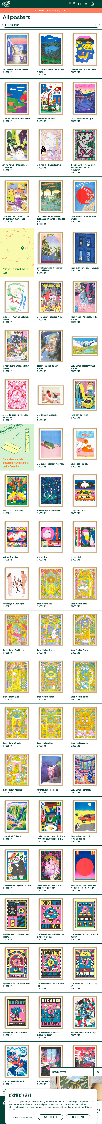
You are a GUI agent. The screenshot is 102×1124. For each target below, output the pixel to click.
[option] (70, 3)
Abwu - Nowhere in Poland (51, 102)
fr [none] (70, 2)
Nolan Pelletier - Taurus (85, 633)
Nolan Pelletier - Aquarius (17, 773)
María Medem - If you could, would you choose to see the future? (85, 870)
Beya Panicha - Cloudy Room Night (51, 1065)
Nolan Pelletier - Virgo (17, 680)
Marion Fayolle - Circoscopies (17, 587)
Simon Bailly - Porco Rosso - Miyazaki (85, 252)
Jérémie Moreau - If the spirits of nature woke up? (17, 150)
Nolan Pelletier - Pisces (85, 680)
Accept (50, 1117)
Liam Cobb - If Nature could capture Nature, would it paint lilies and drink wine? (51, 202)
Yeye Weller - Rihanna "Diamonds (17, 1017)
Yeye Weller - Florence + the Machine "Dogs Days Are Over (51, 919)
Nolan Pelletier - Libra (51, 726)
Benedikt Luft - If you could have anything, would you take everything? (85, 150)
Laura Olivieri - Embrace (17, 821)
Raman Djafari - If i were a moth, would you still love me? (51, 870)
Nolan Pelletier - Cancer (51, 680)
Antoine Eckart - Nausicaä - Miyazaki (51, 301)
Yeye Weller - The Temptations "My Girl (85, 968)
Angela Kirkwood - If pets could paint (17, 870)
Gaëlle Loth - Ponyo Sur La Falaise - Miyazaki (17, 301)
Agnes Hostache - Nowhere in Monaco (17, 102)
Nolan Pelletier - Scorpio (17, 726)
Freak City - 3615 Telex (85, 399)
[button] (79, 4)
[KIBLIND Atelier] (34, 4)
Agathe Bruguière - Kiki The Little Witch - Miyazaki (17, 399)
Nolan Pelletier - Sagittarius (17, 633)
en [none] (74, 2)
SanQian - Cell (85, 540)
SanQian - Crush (51, 540)
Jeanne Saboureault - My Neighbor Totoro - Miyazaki (51, 252)
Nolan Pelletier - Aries (85, 587)
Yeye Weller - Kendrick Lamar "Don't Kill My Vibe (17, 919)
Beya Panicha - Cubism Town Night (85, 1017)
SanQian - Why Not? (85, 494)
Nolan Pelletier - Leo (51, 587)
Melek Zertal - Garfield (85, 447)
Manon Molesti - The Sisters (51, 773)
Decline (78, 1117)
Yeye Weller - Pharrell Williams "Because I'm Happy (51, 1017)
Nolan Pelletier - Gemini (85, 726)
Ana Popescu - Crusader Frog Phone (51, 447)
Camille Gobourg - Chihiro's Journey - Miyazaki (17, 350)
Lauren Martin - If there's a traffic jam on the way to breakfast (17, 202)
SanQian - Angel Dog (17, 540)
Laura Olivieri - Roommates (85, 773)
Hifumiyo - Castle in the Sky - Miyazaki (51, 350)
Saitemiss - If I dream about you (51, 150)
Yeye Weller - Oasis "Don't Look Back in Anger (85, 919)
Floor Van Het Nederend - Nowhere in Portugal (51, 54)
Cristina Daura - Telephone (17, 494)
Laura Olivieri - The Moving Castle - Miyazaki (85, 350)
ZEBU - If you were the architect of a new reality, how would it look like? (51, 821)
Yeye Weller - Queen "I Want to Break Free (51, 968)
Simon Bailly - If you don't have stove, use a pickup (85, 821)
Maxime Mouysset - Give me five (51, 494)
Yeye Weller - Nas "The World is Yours (17, 968)
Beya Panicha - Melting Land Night (85, 1065)
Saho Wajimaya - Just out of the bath (51, 399)
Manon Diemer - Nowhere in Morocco (17, 54)
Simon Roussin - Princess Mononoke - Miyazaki (85, 301)
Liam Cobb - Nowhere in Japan (85, 102)
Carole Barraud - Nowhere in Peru (85, 54)
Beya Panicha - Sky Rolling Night (17, 1065)
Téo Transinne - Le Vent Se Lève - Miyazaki (85, 202)
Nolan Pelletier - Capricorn (51, 633)
